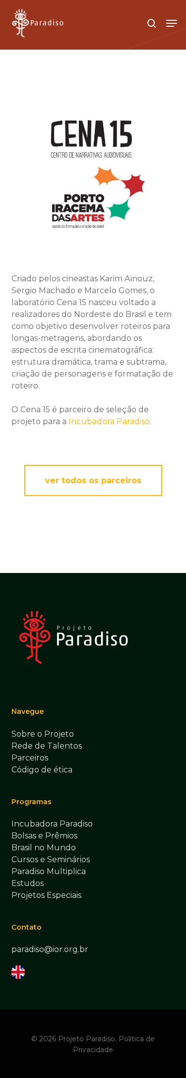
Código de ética (41, 769)
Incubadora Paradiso (109, 421)
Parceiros (29, 757)
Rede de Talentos (46, 746)
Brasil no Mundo (43, 847)
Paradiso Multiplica (48, 871)
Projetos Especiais (46, 895)
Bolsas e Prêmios (44, 835)
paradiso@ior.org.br (49, 949)
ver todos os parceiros (93, 480)
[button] (171, 23)
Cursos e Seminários (50, 859)
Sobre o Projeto (42, 734)
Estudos (27, 883)
